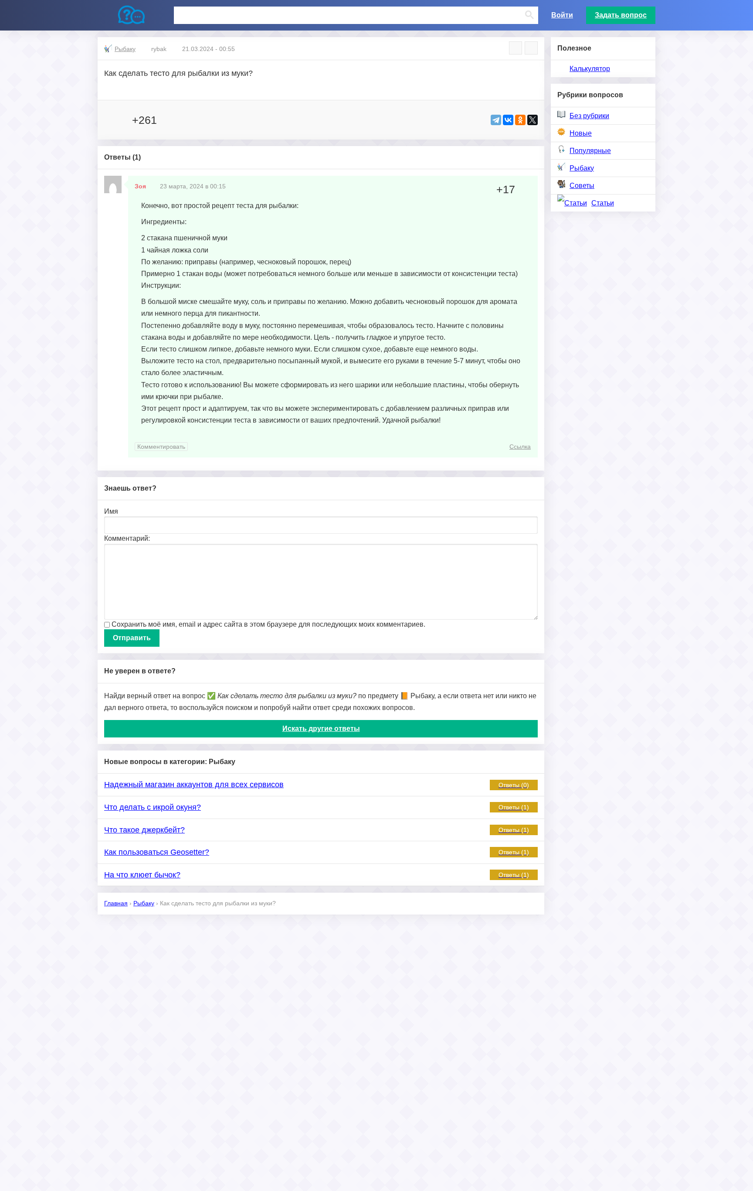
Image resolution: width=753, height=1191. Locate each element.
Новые (581, 133)
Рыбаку (582, 168)
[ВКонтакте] (508, 120)
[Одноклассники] (520, 120)
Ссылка (520, 446)
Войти (562, 15)
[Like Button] (113, 120)
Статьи (602, 203)
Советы (582, 185)
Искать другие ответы (321, 728)
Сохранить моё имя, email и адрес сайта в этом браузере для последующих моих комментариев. (268, 624)
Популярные (590, 150)
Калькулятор (590, 68)
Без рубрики (589, 115)
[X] (532, 120)
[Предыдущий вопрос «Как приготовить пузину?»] (515, 48)
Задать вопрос (621, 15)
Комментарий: (127, 538)
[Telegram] (496, 120)
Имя (111, 511)
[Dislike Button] (171, 120)
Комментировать (161, 446)
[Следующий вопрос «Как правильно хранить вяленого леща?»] (531, 48)
